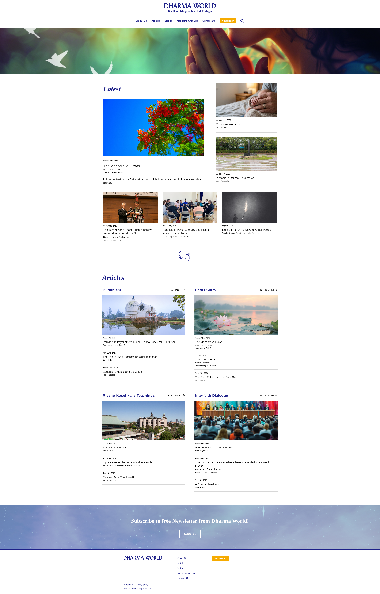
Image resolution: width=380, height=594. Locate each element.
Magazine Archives (187, 21)
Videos (168, 21)
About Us (141, 21)
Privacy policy (142, 584)
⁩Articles (181, 563)
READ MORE (184, 256)
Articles (155, 21)
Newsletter (228, 21)
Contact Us (208, 21)
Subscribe (190, 534)
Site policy (128, 584)
